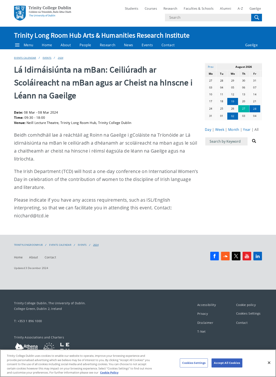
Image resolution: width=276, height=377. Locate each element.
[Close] (269, 363)
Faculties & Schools (198, 8)
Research (170, 8)
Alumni (225, 8)
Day (208, 129)
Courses (151, 8)
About (66, 45)
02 (232, 116)
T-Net (201, 331)
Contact (168, 45)
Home (47, 45)
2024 (60, 57)
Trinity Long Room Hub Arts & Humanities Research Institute (102, 35)
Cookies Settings (248, 313)
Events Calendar (25, 57)
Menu (28, 45)
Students (131, 8)
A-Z (240, 8)
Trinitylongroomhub (28, 244)
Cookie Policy (109, 372)
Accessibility (206, 305)
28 (254, 109)
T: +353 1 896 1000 (28, 321)
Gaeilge (255, 8)
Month (234, 129)
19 (232, 101)
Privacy (202, 314)
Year (247, 129)
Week (220, 129)
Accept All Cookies (227, 363)
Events (147, 45)
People (85, 45)
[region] (138, 363)
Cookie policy (246, 305)
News (128, 45)
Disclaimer (205, 323)
